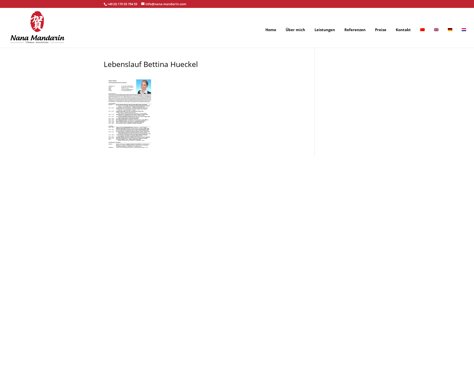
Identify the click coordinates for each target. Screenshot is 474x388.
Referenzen (355, 30)
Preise (380, 30)
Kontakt (403, 30)
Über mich (295, 30)
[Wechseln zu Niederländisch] (464, 38)
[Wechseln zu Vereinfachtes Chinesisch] (422, 38)
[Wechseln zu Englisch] (436, 38)
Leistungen (325, 30)
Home (270, 30)
